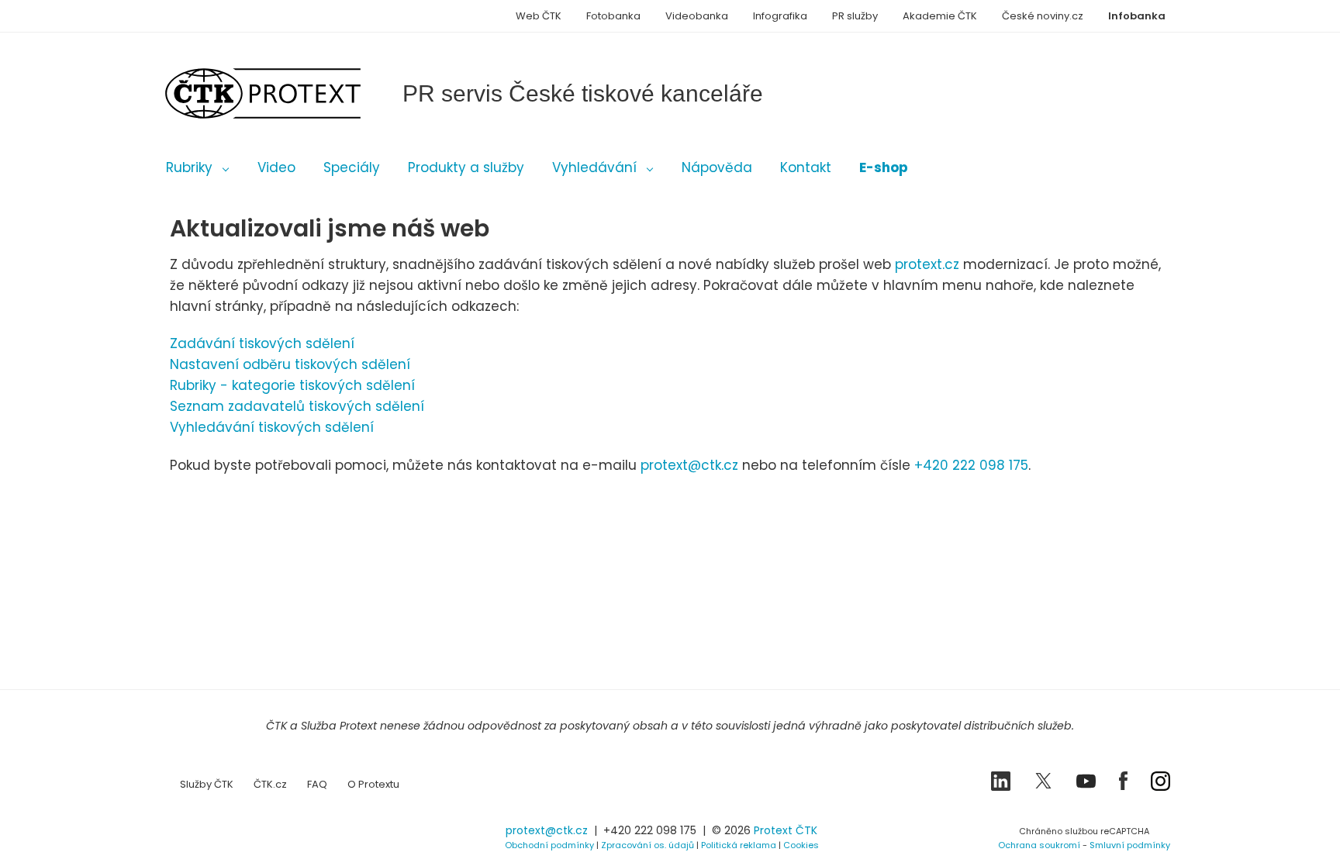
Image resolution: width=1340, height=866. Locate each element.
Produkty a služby (466, 167)
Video (276, 167)
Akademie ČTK (940, 16)
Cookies (801, 845)
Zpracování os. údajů (647, 845)
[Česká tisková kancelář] (286, 93)
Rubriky (189, 167)
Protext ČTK (785, 830)
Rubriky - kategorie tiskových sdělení (292, 385)
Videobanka (696, 16)
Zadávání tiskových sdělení (262, 343)
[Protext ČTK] (247, 834)
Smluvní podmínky (1130, 845)
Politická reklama (738, 845)
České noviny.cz (1042, 16)
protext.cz (927, 264)
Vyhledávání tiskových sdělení (272, 427)
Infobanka (1137, 16)
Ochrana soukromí (1039, 845)
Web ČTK (538, 16)
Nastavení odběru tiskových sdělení (290, 364)
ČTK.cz (270, 784)
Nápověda (717, 167)
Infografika (780, 16)
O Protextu (373, 784)
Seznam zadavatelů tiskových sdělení (297, 406)
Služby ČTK (206, 784)
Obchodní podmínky (549, 845)
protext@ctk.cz (689, 465)
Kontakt (805, 167)
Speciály (351, 167)
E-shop (883, 167)
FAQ (317, 784)
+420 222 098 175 (971, 465)
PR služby (855, 16)
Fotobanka (613, 16)
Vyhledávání (594, 167)
